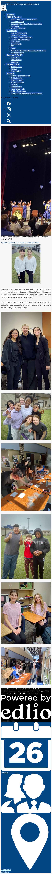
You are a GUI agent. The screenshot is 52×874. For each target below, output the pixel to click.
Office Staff (15, 57)
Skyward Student (17, 82)
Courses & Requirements (20, 40)
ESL (12, 46)
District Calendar (17, 80)
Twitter (9, 115)
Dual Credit (15, 42)
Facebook (9, 103)
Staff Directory (16, 60)
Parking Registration (18, 91)
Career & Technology (19, 35)
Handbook (15, 26)
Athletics (14, 69)
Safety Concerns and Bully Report (24, 19)
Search (9, 121)
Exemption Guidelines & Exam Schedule (26, 24)
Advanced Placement (19, 33)
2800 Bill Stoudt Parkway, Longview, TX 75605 (19, 691)
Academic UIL (16, 67)
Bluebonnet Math (17, 53)
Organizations (16, 71)
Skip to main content (9, 2)
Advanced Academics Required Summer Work (28, 51)
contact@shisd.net (32, 693)
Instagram (9, 109)
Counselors (15, 62)
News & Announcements (10, 237)
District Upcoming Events (20, 76)
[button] (14, 17)
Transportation (16, 87)
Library (13, 48)
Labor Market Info (18, 89)
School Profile (16, 44)
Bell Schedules (16, 78)
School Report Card (18, 28)
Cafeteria (14, 85)
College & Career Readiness (21, 37)
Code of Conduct (17, 22)
